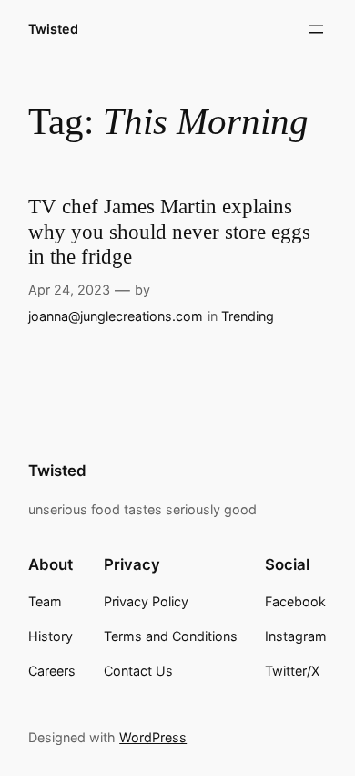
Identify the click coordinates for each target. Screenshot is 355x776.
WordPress (153, 737)
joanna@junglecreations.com (115, 316)
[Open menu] (316, 29)
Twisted (53, 28)
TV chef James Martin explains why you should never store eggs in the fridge (169, 231)
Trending (247, 316)
